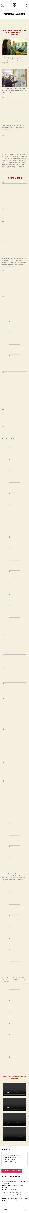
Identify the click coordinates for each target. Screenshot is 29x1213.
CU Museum (9, 1210)
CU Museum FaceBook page (12, 1170)
